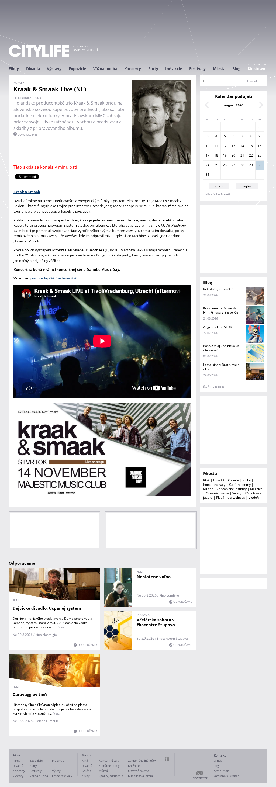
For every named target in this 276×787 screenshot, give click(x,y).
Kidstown (256, 68)
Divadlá (33, 68)
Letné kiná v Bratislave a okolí (221, 366)
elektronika (22, 98)
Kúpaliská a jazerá (140, 776)
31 (207, 174)
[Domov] (39, 51)
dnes (219, 186)
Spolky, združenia (111, 776)
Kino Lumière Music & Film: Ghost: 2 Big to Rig (220, 310)
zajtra (247, 186)
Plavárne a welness (230, 497)
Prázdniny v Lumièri (218, 289)
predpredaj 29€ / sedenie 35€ (53, 278)
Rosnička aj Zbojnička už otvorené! (221, 348)
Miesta (219, 68)
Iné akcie (173, 68)
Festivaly (197, 68)
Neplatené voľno (154, 576)
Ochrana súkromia (226, 776)
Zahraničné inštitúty (232, 489)
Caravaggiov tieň (30, 694)
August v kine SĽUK (217, 327)
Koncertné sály (214, 484)
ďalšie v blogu (213, 387)
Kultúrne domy (240, 484)
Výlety (236, 493)
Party (153, 68)
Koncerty (132, 68)
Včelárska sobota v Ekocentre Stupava (156, 622)
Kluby (247, 480)
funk (37, 98)
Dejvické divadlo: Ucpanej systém (47, 608)
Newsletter (199, 778)
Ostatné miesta (217, 493)
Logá (217, 766)
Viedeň (254, 497)
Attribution (221, 771)
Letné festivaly (62, 776)
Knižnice (256, 489)
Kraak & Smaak (26, 191)
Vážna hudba (105, 68)
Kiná (206, 480)
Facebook (167, 759)
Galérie (233, 480)
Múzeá (208, 489)
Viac (61, 627)
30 (259, 165)
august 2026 (233, 105)
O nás (218, 760)
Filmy (14, 68)
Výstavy (54, 68)
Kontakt (220, 755)
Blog (236, 68)
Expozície (77, 68)
